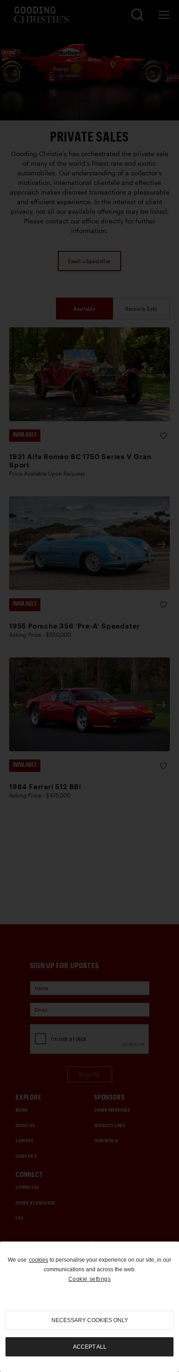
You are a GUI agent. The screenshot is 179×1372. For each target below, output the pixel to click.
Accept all (89, 1347)
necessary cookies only (89, 1320)
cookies (38, 1260)
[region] (89, 1307)
